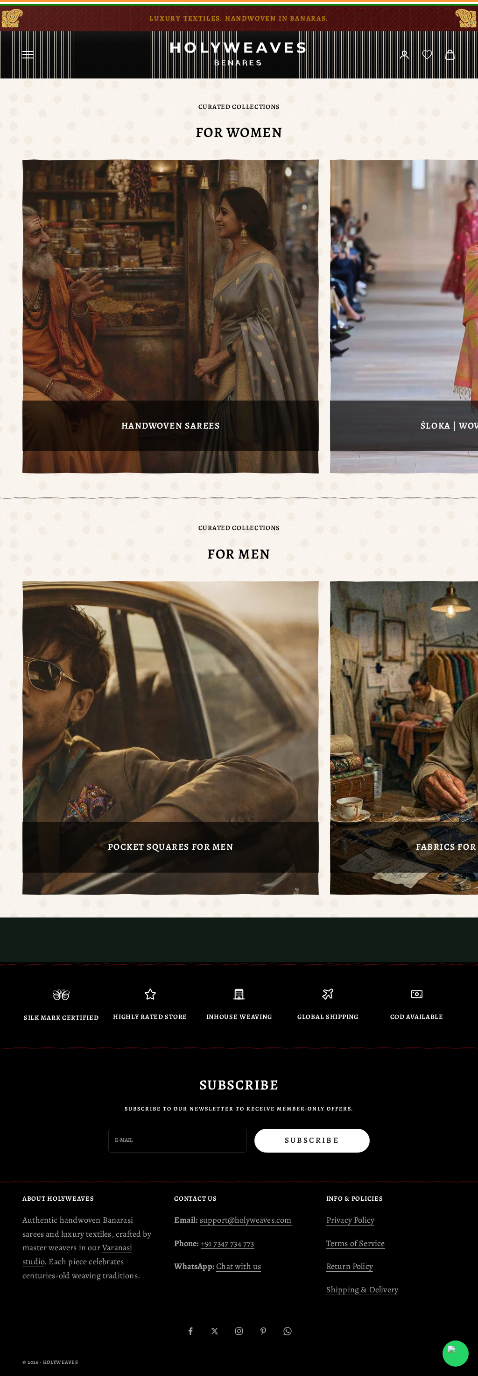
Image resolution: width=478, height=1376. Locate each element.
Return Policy (349, 1266)
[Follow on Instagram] (239, 1331)
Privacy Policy (350, 1220)
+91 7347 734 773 (227, 1243)
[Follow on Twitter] (214, 1331)
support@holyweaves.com (246, 1220)
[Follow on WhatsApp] (287, 1331)
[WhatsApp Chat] (456, 1353)
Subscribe (312, 1140)
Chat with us (238, 1266)
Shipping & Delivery (362, 1289)
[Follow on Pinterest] (263, 1331)
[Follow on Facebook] (190, 1331)
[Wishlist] (427, 54)
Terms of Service (355, 1243)
